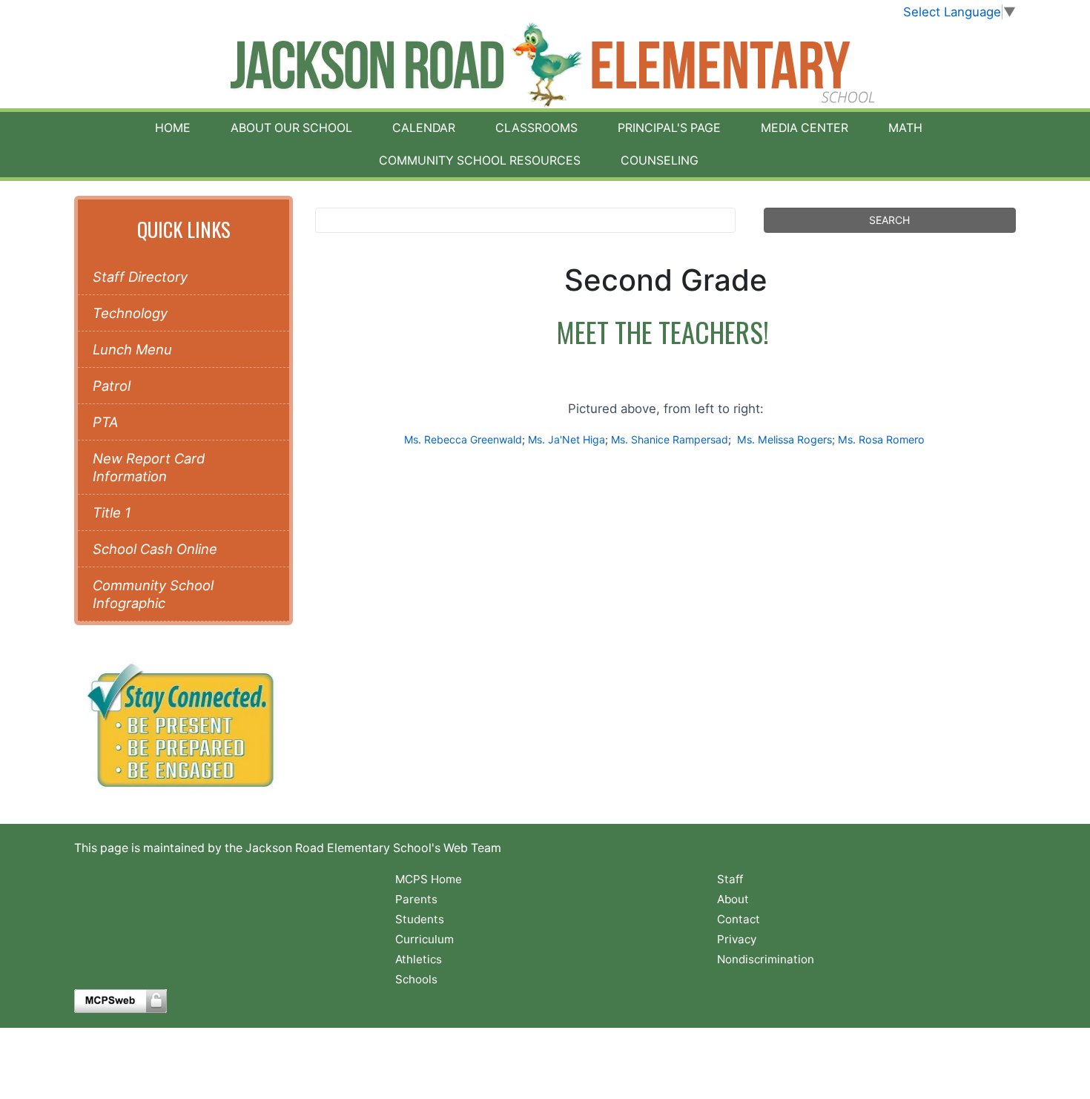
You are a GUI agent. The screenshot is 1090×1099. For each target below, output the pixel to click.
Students (419, 919)
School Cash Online (155, 549)
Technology (130, 313)
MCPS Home (428, 879)
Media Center (804, 128)
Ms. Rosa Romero (881, 439)
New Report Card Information (149, 467)
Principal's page (669, 128)
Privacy (736, 939)
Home (173, 128)
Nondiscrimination (765, 959)
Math (905, 128)
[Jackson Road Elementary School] (545, 65)
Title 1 (112, 512)
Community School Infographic (153, 594)
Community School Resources (480, 161)
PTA (105, 422)
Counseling (659, 161)
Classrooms (536, 128)
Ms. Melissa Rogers (783, 439)
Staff (730, 879)
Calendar (423, 128)
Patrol (112, 385)
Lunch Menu (132, 349)
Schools (416, 979)
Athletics (418, 959)
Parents (416, 899)
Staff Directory (140, 276)
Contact (738, 919)
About (733, 899)
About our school (291, 128)
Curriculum (424, 939)
